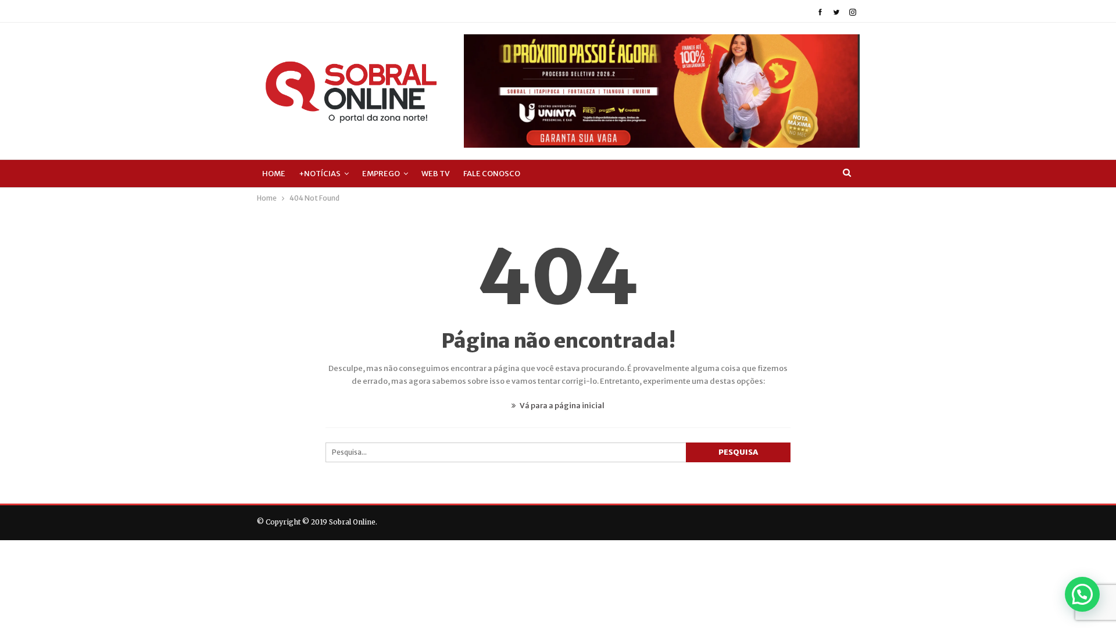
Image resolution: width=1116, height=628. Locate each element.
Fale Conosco (491, 174)
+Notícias (320, 174)
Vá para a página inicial (561, 406)
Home (273, 174)
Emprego (381, 174)
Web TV (435, 174)
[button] (1082, 594)
